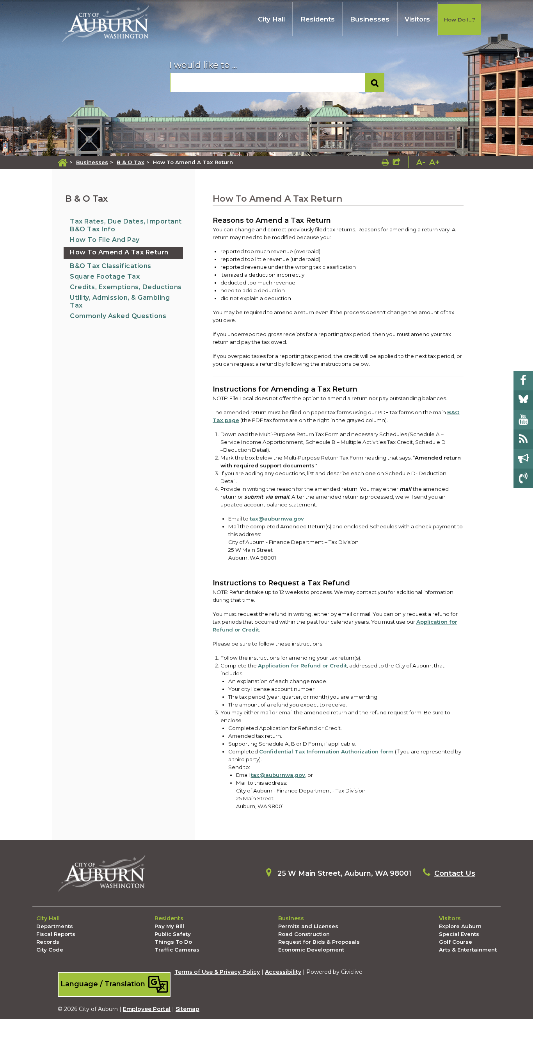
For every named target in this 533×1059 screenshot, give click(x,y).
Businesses (369, 19)
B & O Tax (130, 162)
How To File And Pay (105, 239)
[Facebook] (523, 380)
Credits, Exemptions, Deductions (126, 287)
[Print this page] (385, 162)
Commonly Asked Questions (118, 316)
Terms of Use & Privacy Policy (217, 971)
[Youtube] (523, 419)
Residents (317, 19)
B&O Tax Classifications (110, 266)
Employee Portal (147, 1008)
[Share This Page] (396, 162)
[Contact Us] (523, 478)
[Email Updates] (523, 459)
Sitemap (187, 1008)
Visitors (417, 19)
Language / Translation (103, 983)
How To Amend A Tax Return (119, 252)
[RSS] (523, 439)
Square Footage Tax (105, 276)
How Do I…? (459, 19)
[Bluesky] (523, 400)
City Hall (271, 19)
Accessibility (283, 971)
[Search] (374, 82)
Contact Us (454, 873)
